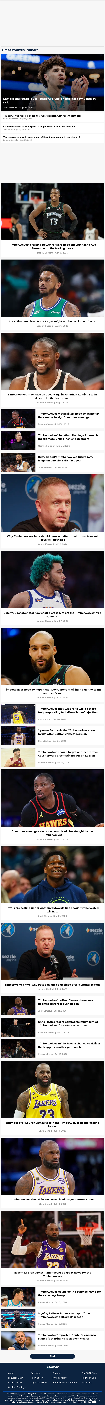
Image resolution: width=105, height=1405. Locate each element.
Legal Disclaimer (39, 1382)
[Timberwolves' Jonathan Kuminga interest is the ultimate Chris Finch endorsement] (52, 440)
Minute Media (19, 1394)
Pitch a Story (37, 1377)
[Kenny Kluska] (45, 544)
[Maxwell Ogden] (46, 446)
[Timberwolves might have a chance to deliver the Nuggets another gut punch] (52, 1048)
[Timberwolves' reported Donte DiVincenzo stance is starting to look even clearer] (52, 1340)
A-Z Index (87, 1382)
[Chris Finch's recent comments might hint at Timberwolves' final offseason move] (52, 1027)
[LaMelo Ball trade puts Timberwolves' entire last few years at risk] (52, 82)
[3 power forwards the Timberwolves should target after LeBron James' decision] (52, 735)
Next (52, 1356)
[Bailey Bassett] (45, 252)
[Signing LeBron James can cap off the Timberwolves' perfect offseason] (52, 1318)
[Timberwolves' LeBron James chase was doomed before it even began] (52, 1005)
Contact (56, 1373)
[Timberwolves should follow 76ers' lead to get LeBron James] (52, 1173)
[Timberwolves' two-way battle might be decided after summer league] (52, 958)
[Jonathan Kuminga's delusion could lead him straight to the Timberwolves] (52, 806)
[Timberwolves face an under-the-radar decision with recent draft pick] (52, 117)
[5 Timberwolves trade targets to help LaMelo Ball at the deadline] (52, 128)
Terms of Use (89, 1377)
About (11, 1373)
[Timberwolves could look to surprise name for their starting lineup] (52, 1297)
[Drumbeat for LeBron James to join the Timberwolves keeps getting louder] (52, 1098)
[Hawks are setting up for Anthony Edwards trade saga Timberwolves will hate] (52, 883)
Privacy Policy (59, 1377)
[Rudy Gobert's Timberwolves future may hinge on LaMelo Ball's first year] (52, 462)
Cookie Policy (15, 1382)
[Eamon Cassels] (10, 118)
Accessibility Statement (64, 1382)
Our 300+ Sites (89, 1373)
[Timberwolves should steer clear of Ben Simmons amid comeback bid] (52, 138)
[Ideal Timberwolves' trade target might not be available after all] (52, 295)
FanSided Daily (15, 1377)
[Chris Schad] (44, 719)
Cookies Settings (17, 1387)
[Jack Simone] (10, 107)
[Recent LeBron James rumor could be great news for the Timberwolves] (52, 1248)
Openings (35, 1373)
